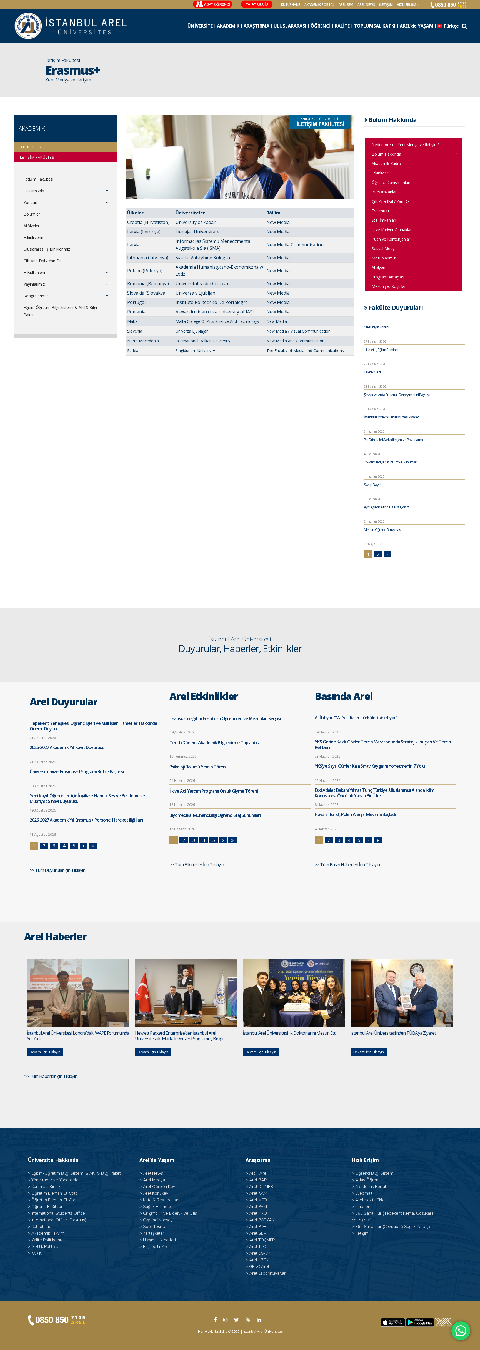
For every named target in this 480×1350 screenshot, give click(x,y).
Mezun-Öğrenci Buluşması (382, 529)
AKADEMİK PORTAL (319, 4)
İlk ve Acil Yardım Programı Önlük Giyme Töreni (213, 791)
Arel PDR (258, 1226)
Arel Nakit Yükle (370, 1200)
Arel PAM (258, 1206)
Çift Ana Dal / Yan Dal (43, 260)
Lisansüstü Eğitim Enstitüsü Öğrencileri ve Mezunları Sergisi (225, 718)
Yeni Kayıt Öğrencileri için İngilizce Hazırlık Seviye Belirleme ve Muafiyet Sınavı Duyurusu (87, 798)
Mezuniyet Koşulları (389, 286)
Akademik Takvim (47, 1233)
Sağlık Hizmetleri (159, 1206)
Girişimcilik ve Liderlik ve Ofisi (170, 1213)
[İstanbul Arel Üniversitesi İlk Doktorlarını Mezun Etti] (294, 992)
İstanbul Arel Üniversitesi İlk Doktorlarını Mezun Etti (289, 1033)
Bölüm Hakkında (386, 154)
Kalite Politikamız (47, 1240)
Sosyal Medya (384, 248)
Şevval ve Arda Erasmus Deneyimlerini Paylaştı (397, 394)
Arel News (153, 1173)
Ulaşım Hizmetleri (159, 1240)
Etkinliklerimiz (36, 237)
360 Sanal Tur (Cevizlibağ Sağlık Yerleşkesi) (396, 1226)
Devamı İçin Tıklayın (45, 1052)
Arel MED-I (259, 1200)
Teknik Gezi (372, 372)
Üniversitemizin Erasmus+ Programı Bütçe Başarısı (77, 771)
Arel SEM (346, 4)
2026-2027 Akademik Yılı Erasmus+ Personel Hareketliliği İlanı (86, 820)
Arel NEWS (366, 4)
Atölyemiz (380, 267)
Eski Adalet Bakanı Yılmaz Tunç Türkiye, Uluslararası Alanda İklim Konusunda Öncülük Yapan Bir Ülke (374, 793)
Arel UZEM (259, 1260)
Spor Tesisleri (156, 1226)
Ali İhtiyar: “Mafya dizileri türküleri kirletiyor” (356, 718)
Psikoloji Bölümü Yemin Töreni (197, 767)
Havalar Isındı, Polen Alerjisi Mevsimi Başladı (355, 814)
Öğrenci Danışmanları (391, 182)
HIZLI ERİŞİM (406, 4)
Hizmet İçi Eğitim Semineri (381, 349)
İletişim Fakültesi (38, 179)
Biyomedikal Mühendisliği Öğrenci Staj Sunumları (215, 815)
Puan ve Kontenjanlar (391, 239)
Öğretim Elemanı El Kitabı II (56, 1200)
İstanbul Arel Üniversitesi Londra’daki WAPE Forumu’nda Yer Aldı (78, 1036)
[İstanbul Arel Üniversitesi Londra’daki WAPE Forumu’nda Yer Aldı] (78, 992)
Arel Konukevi (156, 1193)
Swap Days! (372, 484)
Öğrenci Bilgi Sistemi (374, 1173)
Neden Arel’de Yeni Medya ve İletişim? (405, 144)
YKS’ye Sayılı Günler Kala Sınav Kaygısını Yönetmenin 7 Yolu (370, 766)
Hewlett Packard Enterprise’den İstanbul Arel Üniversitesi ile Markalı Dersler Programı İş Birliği (179, 1036)
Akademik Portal (370, 1186)
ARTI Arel (258, 1173)
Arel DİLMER (261, 1186)
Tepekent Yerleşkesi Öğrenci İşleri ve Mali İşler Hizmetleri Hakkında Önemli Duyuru (93, 726)
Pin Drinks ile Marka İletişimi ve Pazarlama (393, 439)
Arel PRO (258, 1213)
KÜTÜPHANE (290, 4)
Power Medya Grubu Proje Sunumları (391, 462)
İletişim (386, 4)
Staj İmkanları (384, 220)
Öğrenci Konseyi (158, 1220)
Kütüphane (41, 1226)
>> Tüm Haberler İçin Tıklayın (51, 1076)
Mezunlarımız (384, 258)
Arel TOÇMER (262, 1240)
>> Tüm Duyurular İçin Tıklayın (58, 870)
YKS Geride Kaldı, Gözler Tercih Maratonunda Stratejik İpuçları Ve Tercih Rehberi (383, 744)
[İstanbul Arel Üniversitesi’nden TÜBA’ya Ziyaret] (402, 992)
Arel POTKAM (262, 1220)
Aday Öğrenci (368, 1180)
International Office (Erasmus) (58, 1220)
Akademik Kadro (386, 163)
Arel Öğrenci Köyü (160, 1186)
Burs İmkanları (385, 191)
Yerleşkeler (153, 1233)
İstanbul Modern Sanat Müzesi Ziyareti (391, 417)
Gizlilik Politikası (45, 1246)
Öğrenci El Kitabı (46, 1206)
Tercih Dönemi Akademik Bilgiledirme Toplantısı (214, 743)
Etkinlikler (380, 173)
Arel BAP (258, 1180)
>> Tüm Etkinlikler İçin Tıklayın (197, 865)
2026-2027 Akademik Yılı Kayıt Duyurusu (67, 747)
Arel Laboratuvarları (267, 1273)
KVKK (36, 1253)
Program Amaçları (388, 277)
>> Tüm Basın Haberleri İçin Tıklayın (348, 865)
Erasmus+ (381, 210)
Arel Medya (154, 1180)
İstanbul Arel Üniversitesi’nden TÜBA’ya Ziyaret (393, 1033)
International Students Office (58, 1213)
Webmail (363, 1193)
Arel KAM (258, 1193)
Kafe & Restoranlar (160, 1200)
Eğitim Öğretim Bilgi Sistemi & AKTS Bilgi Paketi (60, 311)
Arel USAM (259, 1253)
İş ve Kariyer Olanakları (392, 229)
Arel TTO (257, 1246)
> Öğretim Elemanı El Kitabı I (54, 1193)
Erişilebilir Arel (156, 1246)
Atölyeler (31, 225)
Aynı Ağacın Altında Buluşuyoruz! (386, 507)
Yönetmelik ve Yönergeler (55, 1180)
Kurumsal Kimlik (46, 1186)
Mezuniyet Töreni (376, 327)
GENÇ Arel (259, 1266)
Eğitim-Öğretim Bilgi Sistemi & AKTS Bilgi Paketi (76, 1173)
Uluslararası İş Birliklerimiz (47, 249)
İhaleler (362, 1206)
